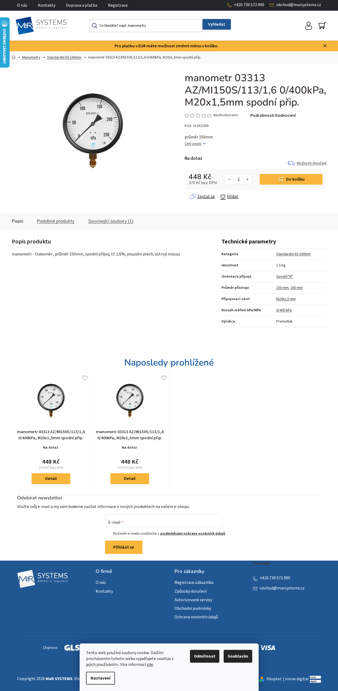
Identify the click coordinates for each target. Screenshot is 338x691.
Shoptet (274, 679)
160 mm (296, 287)
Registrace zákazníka (193, 582)
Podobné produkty (56, 221)
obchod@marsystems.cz (298, 5)
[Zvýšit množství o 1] (247, 179)
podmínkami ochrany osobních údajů (192, 533)
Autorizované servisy (193, 600)
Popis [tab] (17, 221)
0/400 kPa (284, 310)
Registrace (118, 5)
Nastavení (100, 678)
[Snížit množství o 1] (229, 179)
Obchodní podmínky (192, 608)
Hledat (217, 24)
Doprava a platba (81, 5)
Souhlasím (238, 656)
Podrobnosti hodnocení (273, 115)
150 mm (282, 287)
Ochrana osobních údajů (196, 617)
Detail (51, 479)
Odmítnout (204, 656)
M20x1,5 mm (286, 299)
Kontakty (46, 5)
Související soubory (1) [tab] (110, 221)
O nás (22, 5)
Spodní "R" (284, 276)
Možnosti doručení (312, 163)
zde (150, 664)
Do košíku (295, 179)
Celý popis (193, 143)
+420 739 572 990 (249, 5)
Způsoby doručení (190, 591)
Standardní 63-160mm (293, 254)
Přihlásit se (123, 547)
